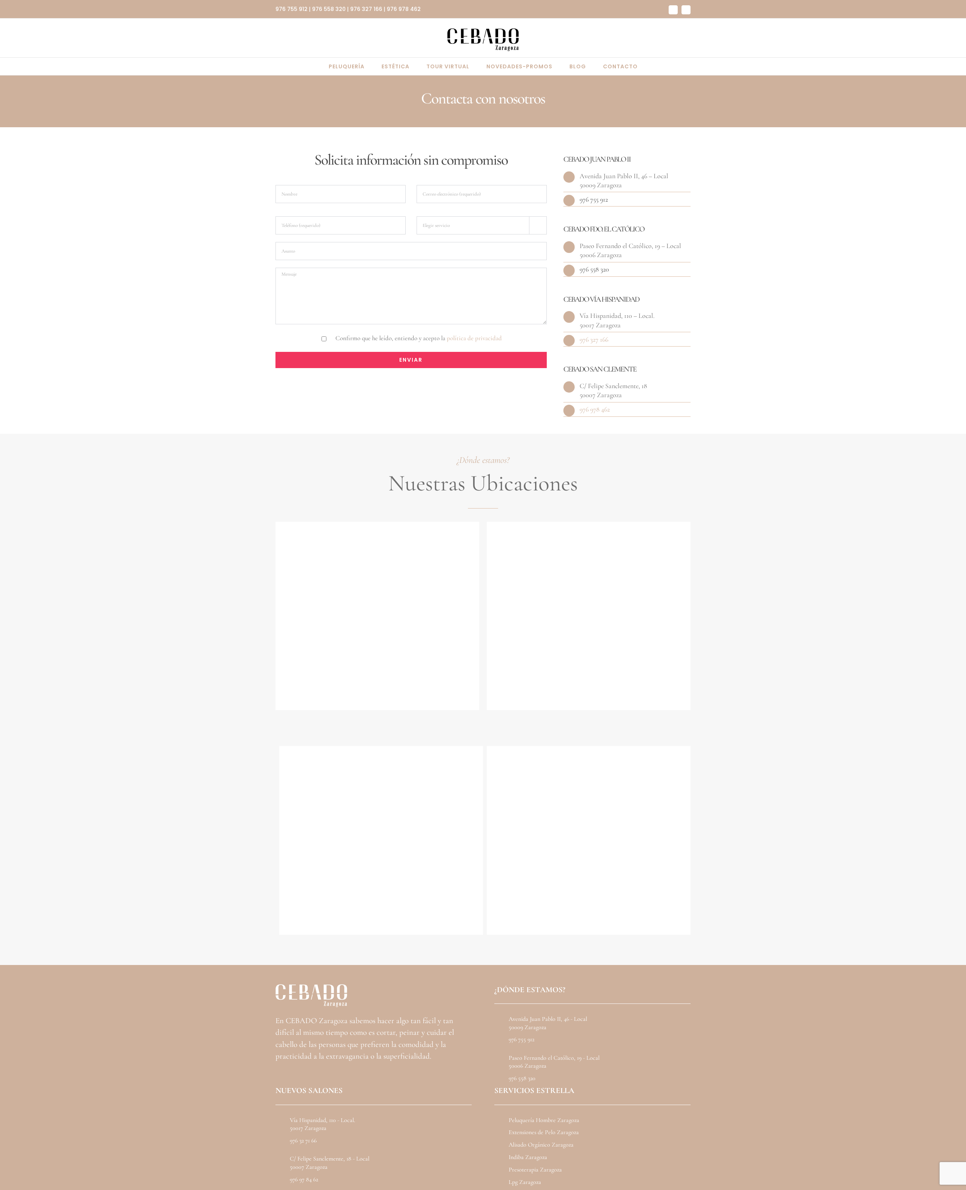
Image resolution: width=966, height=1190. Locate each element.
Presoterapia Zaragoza (535, 1169)
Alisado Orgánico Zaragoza (541, 1144)
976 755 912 (291, 9)
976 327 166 (366, 9)
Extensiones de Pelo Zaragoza (544, 1132)
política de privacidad (474, 338)
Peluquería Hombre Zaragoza (544, 1120)
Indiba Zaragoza (528, 1157)
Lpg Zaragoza (525, 1182)
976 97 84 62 (304, 1179)
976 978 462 (404, 9)
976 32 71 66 (303, 1140)
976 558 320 (329, 9)
